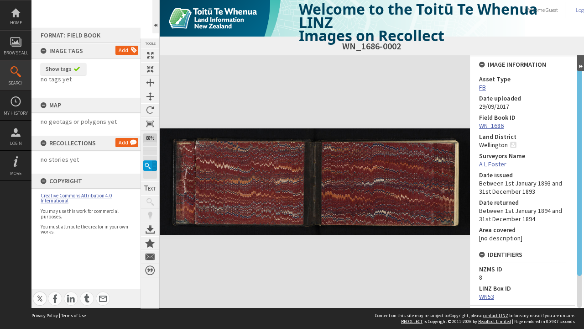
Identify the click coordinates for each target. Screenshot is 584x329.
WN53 (486, 296)
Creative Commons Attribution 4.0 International (76, 198)
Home (16, 23)
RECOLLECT (411, 321)
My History (16, 113)
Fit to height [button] (150, 96)
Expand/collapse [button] (580, 63)
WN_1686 (491, 126)
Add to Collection (150, 243)
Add (123, 50)
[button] (150, 165)
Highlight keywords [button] (150, 216)
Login (16, 143)
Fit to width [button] (150, 83)
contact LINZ (495, 315)
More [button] (15, 173)
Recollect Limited (494, 321)
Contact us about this (150, 257)
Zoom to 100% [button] (150, 124)
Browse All (16, 53)
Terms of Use (73, 315)
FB (482, 87)
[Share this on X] (40, 294)
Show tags (59, 68)
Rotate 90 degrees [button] (150, 110)
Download (150, 229)
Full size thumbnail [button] (150, 55)
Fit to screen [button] (150, 69)
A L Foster (492, 164)
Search (16, 83)
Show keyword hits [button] (150, 202)
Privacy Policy (44, 315)
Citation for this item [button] (150, 270)
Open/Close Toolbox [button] (155, 16)
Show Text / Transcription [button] (150, 188)
